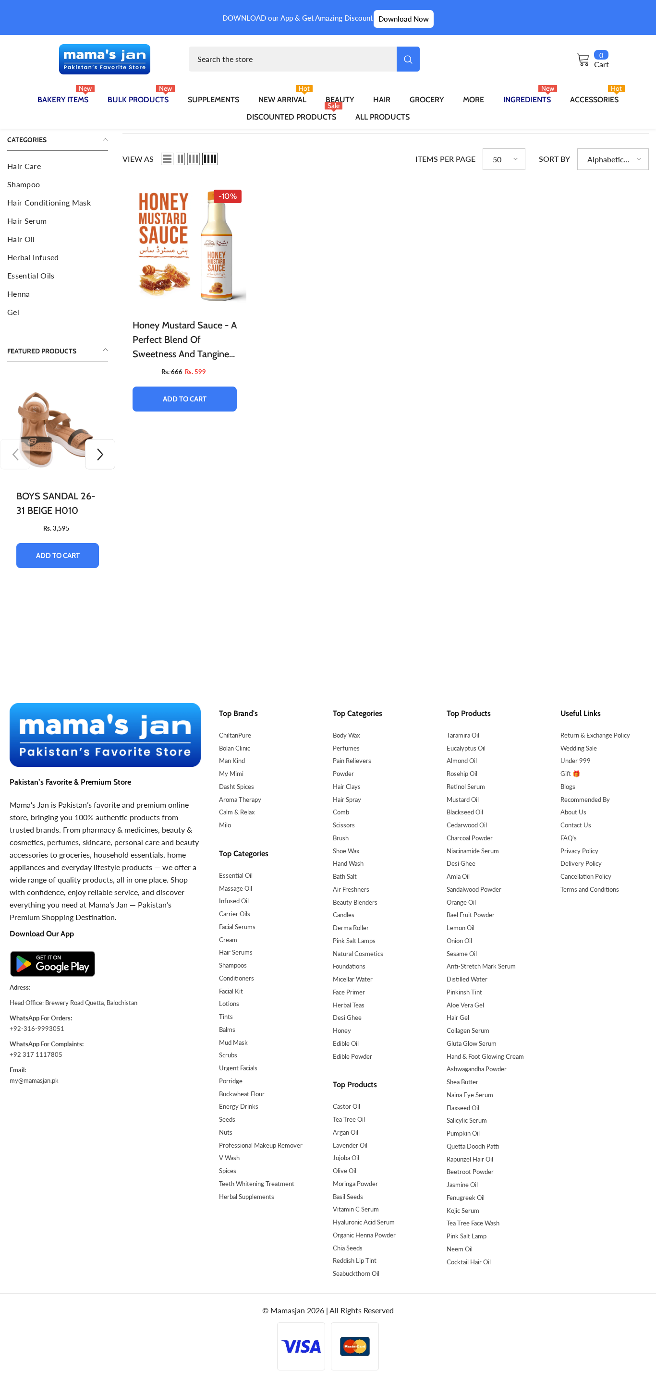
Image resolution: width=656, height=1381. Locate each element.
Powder (343, 773)
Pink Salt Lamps (354, 941)
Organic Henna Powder (364, 1235)
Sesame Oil (462, 953)
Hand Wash (348, 863)
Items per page (445, 158)
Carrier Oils (234, 914)
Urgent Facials (238, 1068)
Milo (225, 825)
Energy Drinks (238, 1106)
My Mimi (231, 773)
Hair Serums (236, 952)
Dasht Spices (236, 786)
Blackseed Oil (465, 812)
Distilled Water (467, 979)
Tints (226, 1016)
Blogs (567, 786)
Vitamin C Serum (356, 1209)
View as (138, 158)
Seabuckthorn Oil (356, 1273)
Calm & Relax (237, 812)
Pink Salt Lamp (466, 1236)
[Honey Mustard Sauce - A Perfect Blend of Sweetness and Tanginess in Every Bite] (184, 246)
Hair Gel (458, 1017)
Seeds (227, 1119)
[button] (100, 454)
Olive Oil (344, 1171)
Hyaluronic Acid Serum (364, 1222)
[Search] (304, 59)
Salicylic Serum (467, 1120)
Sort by (554, 158)
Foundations (349, 966)
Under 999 (575, 760)
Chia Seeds (348, 1248)
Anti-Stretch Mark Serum (481, 966)
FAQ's (568, 838)
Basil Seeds (348, 1196)
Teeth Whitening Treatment (256, 1183)
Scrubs (228, 1055)
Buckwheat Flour (242, 1094)
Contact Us (575, 825)
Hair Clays (347, 786)
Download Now (403, 18)
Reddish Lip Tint (355, 1260)
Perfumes (346, 748)
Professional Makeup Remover (261, 1145)
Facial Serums (237, 927)
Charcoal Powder (470, 838)
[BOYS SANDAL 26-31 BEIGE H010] (58, 429)
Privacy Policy (579, 851)
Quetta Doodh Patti (473, 1146)
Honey (342, 1030)
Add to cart (58, 555)
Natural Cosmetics (358, 953)
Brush (341, 838)
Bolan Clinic (234, 748)
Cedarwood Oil (467, 825)
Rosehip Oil (462, 773)
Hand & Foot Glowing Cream (485, 1056)
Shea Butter (462, 1082)
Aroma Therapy (240, 799)
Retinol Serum (466, 786)
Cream (228, 940)
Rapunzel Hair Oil (470, 1159)
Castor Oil (346, 1106)
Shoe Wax (346, 851)
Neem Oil (460, 1249)
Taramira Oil (463, 735)
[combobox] (293, 59)
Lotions (229, 1003)
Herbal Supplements (246, 1196)
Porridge (231, 1081)
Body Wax (346, 735)
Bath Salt (345, 876)
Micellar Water (353, 979)
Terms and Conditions (589, 889)
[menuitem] (57, 166)
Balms (227, 1029)
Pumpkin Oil (463, 1133)
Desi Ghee (347, 1017)
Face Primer (349, 992)
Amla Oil (458, 876)
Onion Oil (459, 941)
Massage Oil (235, 888)
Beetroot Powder (470, 1171)
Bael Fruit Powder (471, 915)
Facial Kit (231, 991)
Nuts (225, 1132)
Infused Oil (234, 901)
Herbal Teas (348, 1005)
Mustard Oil (463, 799)
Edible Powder (352, 1056)
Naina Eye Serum (470, 1095)
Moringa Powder (355, 1183)
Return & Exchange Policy (595, 735)
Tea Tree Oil (349, 1119)
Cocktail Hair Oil (469, 1262)
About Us (573, 812)
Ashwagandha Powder (477, 1069)
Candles (343, 915)
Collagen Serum (468, 1030)
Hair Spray (347, 799)
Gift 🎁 (570, 773)
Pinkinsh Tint (464, 992)
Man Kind (232, 760)
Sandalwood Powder (474, 889)
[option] (57, 481)
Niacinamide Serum (473, 851)
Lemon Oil (460, 928)
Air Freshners (351, 889)
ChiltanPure (235, 735)
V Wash (229, 1158)
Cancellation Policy (585, 876)
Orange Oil (461, 902)
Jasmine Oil (462, 1184)
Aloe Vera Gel (465, 1005)
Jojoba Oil (346, 1158)
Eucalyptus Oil (466, 748)
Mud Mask (233, 1042)
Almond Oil (462, 760)
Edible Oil (346, 1043)
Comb (341, 812)
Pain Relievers (352, 760)
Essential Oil (236, 875)
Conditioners (236, 978)
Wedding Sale (578, 748)
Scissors (344, 825)
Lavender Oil (350, 1145)
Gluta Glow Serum (472, 1043)
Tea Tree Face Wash (473, 1223)
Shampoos (233, 965)
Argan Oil (345, 1132)
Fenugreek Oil (466, 1197)
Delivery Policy (581, 863)
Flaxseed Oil (463, 1108)
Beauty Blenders (355, 902)
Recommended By (585, 799)
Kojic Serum (463, 1210)
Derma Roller (351, 928)
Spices (227, 1171)
